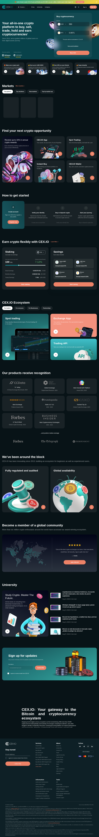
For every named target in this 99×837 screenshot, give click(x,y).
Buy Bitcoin (38, 750)
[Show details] (28, 178)
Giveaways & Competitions (42, 796)
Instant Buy (38, 745)
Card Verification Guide (42, 793)
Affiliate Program (60, 789)
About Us (58, 745)
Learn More (54, 241)
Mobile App (59, 784)
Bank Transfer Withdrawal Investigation (63, 794)
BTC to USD (38, 755)
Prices (32, 7)
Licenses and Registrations (54, 823)
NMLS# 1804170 (15, 808)
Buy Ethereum (39, 752)
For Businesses (33, 308)
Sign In (85, 7)
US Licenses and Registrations (52, 810)
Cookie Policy (59, 762)
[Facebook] (88, 746)
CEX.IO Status (86, 751)
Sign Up (93, 7)
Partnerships (47, 308)
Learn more (80, 2)
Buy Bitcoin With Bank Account (43, 759)
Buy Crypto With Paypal (42, 757)
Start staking (25, 284)
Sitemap (58, 773)
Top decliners (20, 91)
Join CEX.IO (75, 562)
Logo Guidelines (60, 769)
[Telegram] (84, 746)
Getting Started (39, 786)
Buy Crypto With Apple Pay (42, 764)
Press (57, 764)
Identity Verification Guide (42, 791)
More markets (20, 86)
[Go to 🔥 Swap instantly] (78, 71)
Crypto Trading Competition (43, 798)
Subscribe (40, 668)
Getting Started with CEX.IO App (44, 789)
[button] (40, 252)
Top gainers (7, 91)
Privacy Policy (59, 759)
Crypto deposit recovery (62, 791)
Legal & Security (60, 755)
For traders (7, 308)
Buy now (73, 53)
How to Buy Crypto (40, 784)
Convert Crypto (60, 797)
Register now (13, 222)
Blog (57, 766)
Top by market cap (47, 91)
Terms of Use (59, 757)
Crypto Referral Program (62, 786)
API (57, 782)
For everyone (20, 308)
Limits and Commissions (42, 782)
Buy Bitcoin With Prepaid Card (43, 762)
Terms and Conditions (73, 46)
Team (57, 752)
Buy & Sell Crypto (40, 748)
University (39, 7)
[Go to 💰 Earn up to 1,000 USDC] (29, 71)
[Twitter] (80, 746)
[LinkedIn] (92, 746)
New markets (33, 91)
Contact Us (59, 750)
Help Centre (59, 771)
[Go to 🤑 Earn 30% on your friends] (53, 71)
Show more (38, 766)
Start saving (74, 284)
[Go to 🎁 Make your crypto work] (5, 71)
